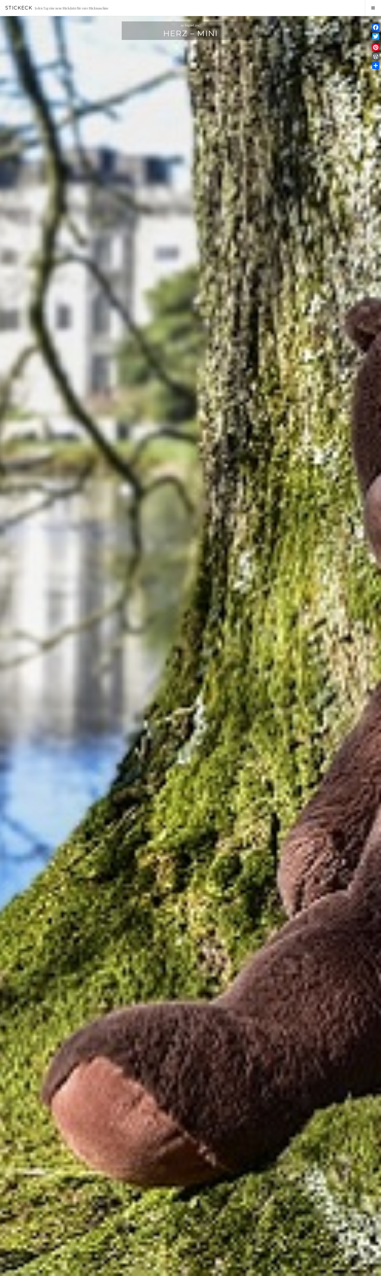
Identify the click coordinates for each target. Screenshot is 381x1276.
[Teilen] (375, 65)
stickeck (18, 8)
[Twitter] (375, 36)
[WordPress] (375, 56)
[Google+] (375, 42)
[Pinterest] (375, 47)
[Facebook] (375, 27)
